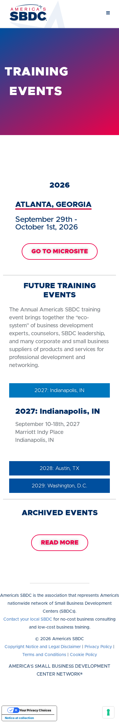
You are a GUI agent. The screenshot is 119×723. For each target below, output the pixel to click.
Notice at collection (19, 718)
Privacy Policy (98, 647)
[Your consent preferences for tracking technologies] (108, 712)
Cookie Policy (83, 655)
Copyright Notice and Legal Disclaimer (43, 647)
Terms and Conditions (44, 655)
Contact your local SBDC (27, 619)
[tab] (59, 390)
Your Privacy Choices (35, 710)
